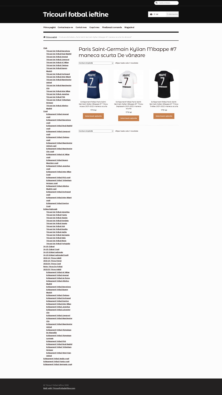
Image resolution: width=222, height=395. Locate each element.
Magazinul (129, 27)
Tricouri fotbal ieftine (75, 14)
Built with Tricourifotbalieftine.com (59, 388)
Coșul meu (94, 27)
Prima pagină (49, 27)
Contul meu (81, 27)
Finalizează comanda (112, 27)
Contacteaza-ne (65, 27)
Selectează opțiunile (93, 116)
